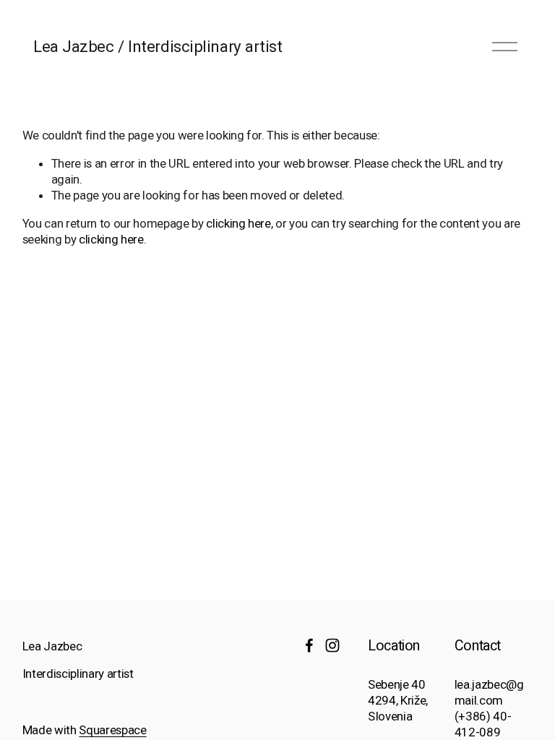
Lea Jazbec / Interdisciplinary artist (157, 46)
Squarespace (112, 730)
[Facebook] (309, 645)
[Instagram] (332, 645)
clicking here (238, 223)
